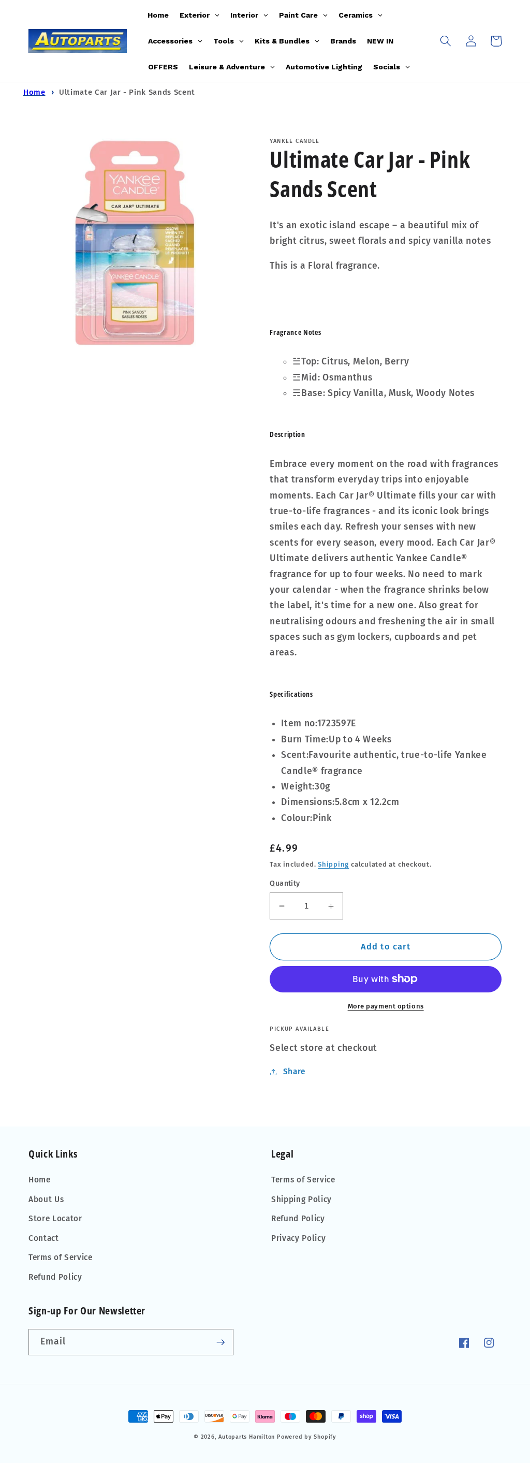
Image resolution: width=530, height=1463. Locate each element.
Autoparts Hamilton (246, 1436)
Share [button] (294, 1071)
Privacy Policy (298, 1238)
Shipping (333, 864)
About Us (46, 1199)
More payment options (386, 1006)
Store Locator (55, 1218)
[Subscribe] (220, 1342)
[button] (445, 40)
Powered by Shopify (306, 1436)
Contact (43, 1238)
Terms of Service (60, 1257)
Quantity (285, 883)
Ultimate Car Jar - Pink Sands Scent (127, 92)
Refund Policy (55, 1277)
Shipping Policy (301, 1199)
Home (34, 92)
